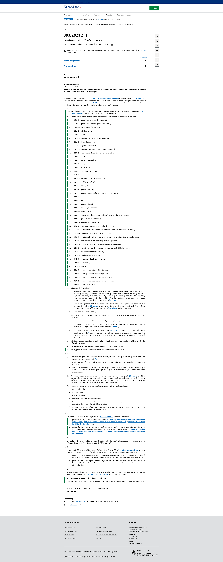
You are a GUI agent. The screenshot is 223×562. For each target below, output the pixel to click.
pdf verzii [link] (144, 50)
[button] (157, 36)
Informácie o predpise (72, 61)
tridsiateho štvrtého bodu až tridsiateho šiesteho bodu (105, 422)
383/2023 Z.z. (130, 24)
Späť (66, 29)
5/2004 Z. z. (140, 98)
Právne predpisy (69, 15)
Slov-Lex (87, 2)
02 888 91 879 (133, 536)
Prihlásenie (154, 8)
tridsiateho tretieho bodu (102, 431)
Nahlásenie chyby (69, 535)
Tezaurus (97, 15)
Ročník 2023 (120, 24)
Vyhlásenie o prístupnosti (104, 531)
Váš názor (100, 19)
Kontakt (98, 538)
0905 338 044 (133, 538)
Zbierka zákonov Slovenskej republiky (81, 24)
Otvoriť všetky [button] (143, 57)
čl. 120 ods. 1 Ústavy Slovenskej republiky (103, 98)
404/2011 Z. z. (96, 103)
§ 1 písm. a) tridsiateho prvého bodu (121, 420)
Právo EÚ (109, 15)
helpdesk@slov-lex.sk (135, 543)
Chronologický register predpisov (105, 24)
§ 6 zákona (73, 505)
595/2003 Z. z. (80, 501)
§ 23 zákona (93, 306)
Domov (66, 24)
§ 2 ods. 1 (115, 327)
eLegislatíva (85, 15)
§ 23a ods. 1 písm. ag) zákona (97, 474)
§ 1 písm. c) (133, 376)
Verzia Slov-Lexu (101, 527)
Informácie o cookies (70, 538)
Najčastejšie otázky (69, 527)
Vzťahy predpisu (70, 66)
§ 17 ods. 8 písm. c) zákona (128, 450)
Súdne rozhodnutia (124, 15)
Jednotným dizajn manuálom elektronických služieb (96, 556)
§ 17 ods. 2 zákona (106, 417)
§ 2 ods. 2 (112, 300)
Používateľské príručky (70, 531)
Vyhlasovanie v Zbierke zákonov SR (106, 535)
